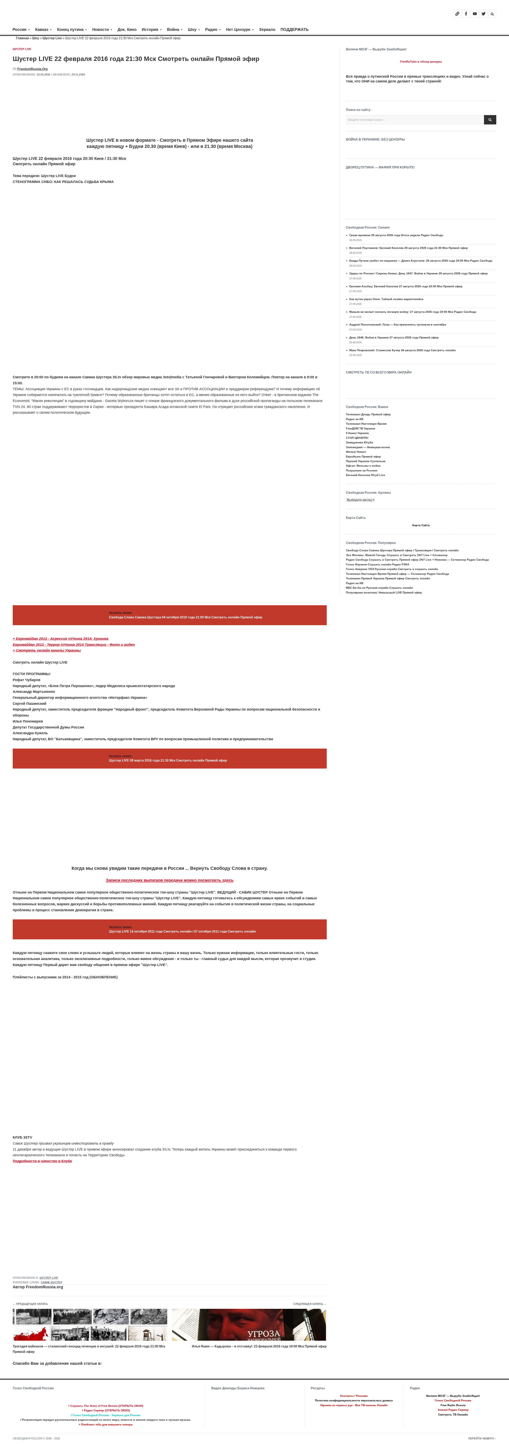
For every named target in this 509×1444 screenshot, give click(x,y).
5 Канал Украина (357, 433)
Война (173, 29)
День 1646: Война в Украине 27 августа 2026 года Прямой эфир (394, 337)
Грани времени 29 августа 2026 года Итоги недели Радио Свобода (396, 235)
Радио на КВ (354, 419)
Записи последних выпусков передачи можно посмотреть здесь (169, 880)
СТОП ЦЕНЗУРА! (357, 437)
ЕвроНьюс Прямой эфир (363, 456)
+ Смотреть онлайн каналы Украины (47, 650)
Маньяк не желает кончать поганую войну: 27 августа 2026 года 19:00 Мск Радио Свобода (412, 311)
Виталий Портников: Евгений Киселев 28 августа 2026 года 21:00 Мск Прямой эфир (408, 247)
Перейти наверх (481, 1438)
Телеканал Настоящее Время (366, 423)
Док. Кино (127, 29)
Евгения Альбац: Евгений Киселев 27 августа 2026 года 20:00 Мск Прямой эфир (405, 286)
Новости (100, 29)
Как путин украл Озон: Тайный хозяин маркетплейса (386, 299)
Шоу (192, 29)
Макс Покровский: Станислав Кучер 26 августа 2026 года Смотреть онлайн (402, 350)
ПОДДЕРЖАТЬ (295, 29)
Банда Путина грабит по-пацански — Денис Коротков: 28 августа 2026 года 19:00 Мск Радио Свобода (420, 260)
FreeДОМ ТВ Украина (360, 428)
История (150, 29)
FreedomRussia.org (32, 69)
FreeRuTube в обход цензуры (421, 61)
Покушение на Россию (361, 470)
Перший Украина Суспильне (366, 461)
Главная (22, 38)
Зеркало (267, 29)
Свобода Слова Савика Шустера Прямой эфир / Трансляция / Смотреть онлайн (402, 550)
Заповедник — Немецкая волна (368, 447)
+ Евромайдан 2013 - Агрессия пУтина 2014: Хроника (60, 639)
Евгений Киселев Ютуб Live (365, 475)
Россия (19, 29)
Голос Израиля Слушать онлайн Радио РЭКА (377, 564)
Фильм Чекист (356, 451)
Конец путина (70, 29)
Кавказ (41, 29)
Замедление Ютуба (359, 442)
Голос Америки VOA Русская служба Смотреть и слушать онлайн (392, 569)
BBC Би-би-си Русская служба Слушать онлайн (379, 587)
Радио (211, 29)
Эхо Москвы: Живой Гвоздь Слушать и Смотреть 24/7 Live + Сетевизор (397, 555)
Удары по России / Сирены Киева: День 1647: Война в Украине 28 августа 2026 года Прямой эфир (418, 273)
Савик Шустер (51, 1282)
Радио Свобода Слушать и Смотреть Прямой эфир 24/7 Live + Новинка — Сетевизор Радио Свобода (417, 559)
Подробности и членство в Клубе (42, 1161)
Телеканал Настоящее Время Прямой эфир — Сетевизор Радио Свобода (397, 573)
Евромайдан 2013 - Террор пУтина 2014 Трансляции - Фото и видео (74, 645)
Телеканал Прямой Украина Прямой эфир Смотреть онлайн (388, 578)
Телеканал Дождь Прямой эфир (368, 414)
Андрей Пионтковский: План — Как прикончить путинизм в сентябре (397, 324)
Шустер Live (52, 38)
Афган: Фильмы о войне (363, 465)
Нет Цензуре (238, 29)
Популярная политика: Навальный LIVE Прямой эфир (384, 592)
